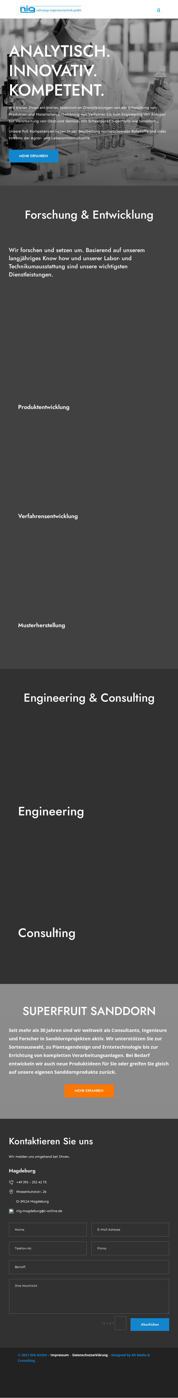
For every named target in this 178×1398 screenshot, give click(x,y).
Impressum (60, 1355)
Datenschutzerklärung (90, 1355)
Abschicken (150, 1324)
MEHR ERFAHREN (33, 156)
